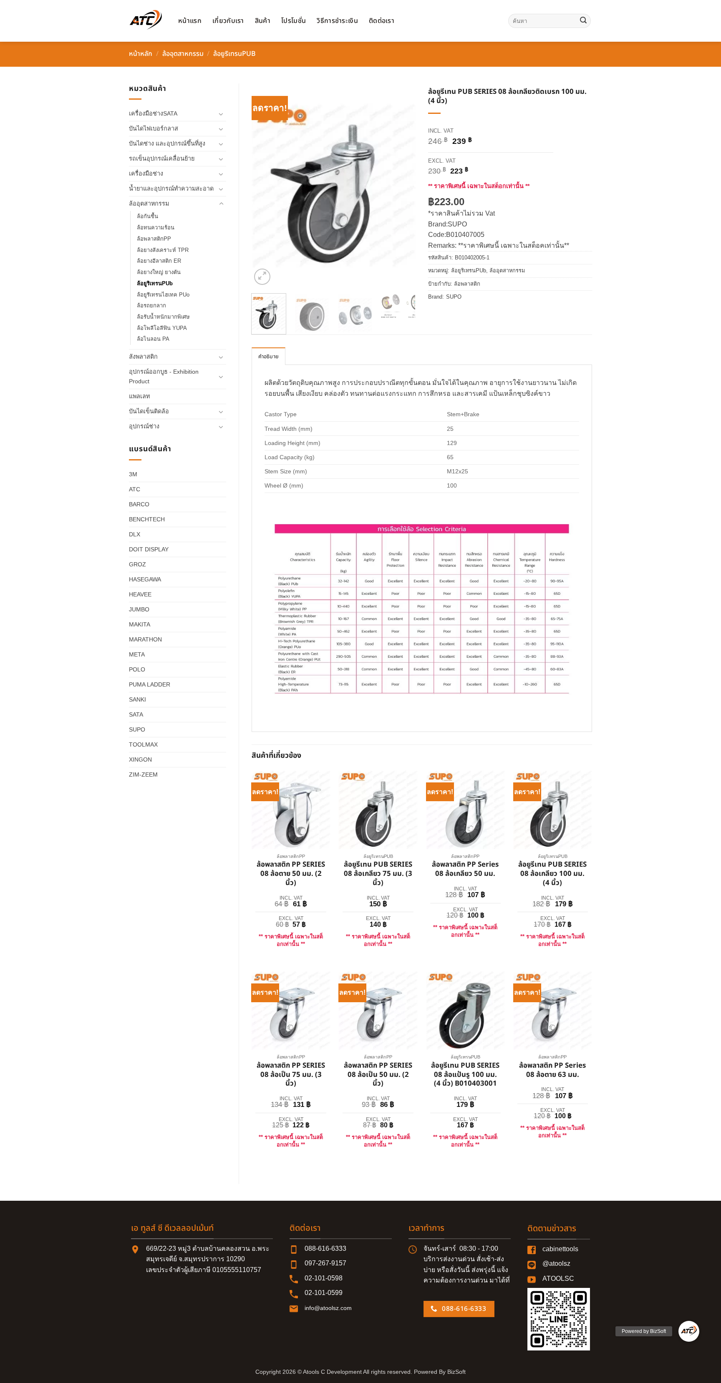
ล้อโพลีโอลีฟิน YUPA (162, 328)
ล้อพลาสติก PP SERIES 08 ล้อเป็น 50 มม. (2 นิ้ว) (378, 1075)
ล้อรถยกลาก (151, 305)
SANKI (137, 699)
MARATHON (145, 639)
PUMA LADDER (149, 684)
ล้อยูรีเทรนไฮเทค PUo (163, 295)
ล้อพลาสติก (467, 284)
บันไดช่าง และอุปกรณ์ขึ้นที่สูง (167, 143)
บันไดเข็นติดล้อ (149, 411)
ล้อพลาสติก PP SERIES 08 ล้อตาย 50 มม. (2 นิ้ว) (291, 874)
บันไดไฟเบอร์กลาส (153, 128)
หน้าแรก (190, 21)
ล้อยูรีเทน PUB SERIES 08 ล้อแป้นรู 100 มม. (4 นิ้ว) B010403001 (465, 1075)
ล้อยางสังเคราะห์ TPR (163, 250)
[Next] (401, 185)
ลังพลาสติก (143, 356)
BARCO (139, 504)
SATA (136, 714)
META (137, 654)
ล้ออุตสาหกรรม (183, 54)
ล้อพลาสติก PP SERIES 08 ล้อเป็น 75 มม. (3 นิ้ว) (291, 1075)
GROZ (137, 564)
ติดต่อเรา (381, 21)
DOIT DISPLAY (149, 549)
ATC (134, 489)
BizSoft (456, 1371)
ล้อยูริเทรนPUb (234, 54)
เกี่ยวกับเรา (228, 21)
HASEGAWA (145, 579)
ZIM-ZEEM (143, 774)
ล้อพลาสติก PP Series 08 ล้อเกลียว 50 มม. (465, 869)
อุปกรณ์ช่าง (144, 426)
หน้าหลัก (140, 54)
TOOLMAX (143, 744)
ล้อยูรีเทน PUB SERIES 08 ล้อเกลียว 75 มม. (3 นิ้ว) (378, 874)
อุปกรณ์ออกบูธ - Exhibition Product (164, 376)
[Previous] (265, 185)
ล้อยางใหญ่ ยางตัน (159, 272)
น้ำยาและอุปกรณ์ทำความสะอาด (171, 188)
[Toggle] (221, 113)
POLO (137, 669)
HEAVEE (140, 594)
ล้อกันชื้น (147, 216)
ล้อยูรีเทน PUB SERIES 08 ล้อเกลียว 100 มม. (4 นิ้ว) (552, 874)
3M (133, 474)
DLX (134, 534)
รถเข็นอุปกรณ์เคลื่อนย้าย (161, 158)
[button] (262, 277)
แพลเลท (139, 396)
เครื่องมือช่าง (146, 173)
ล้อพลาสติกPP (154, 239)
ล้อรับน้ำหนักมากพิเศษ (163, 317)
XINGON (140, 759)
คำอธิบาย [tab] (268, 356)
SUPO (137, 729)
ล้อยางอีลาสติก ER (159, 261)
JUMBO (139, 609)
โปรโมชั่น (293, 21)
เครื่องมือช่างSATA (153, 113)
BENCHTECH (147, 519)
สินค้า (262, 21)
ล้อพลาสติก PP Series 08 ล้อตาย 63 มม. (552, 1070)
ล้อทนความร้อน (155, 227)
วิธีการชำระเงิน (337, 21)
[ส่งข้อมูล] (583, 21)
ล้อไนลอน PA (153, 339)
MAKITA (139, 624)
